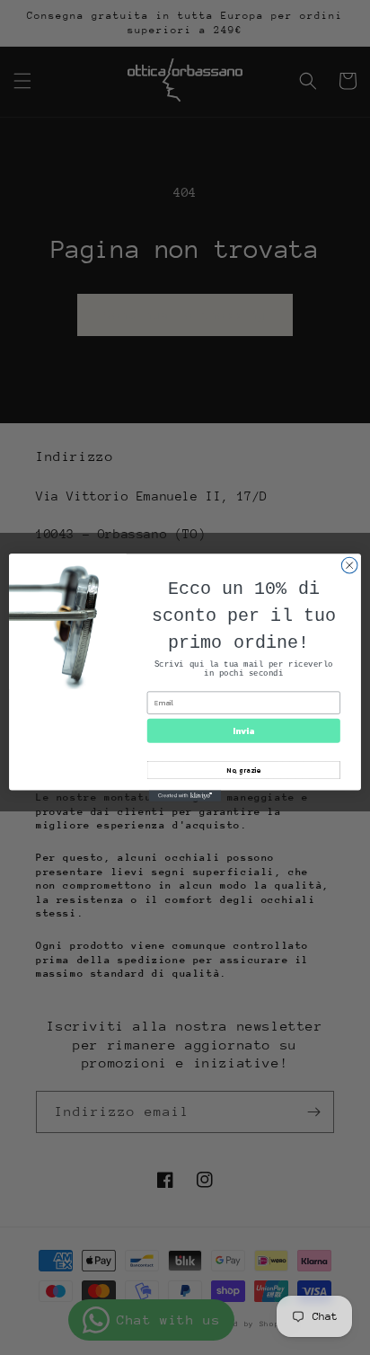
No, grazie (243, 770)
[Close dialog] (349, 565)
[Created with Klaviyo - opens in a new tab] (185, 796)
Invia (243, 731)
